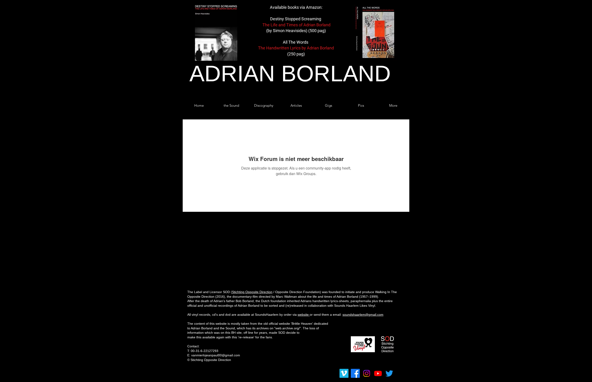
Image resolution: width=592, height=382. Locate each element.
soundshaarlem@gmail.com (362, 314)
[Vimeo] (343, 373)
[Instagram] (366, 373)
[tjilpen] (389, 373)
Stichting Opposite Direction (252, 292)
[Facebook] (355, 373)
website (304, 314)
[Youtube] (377, 373)
